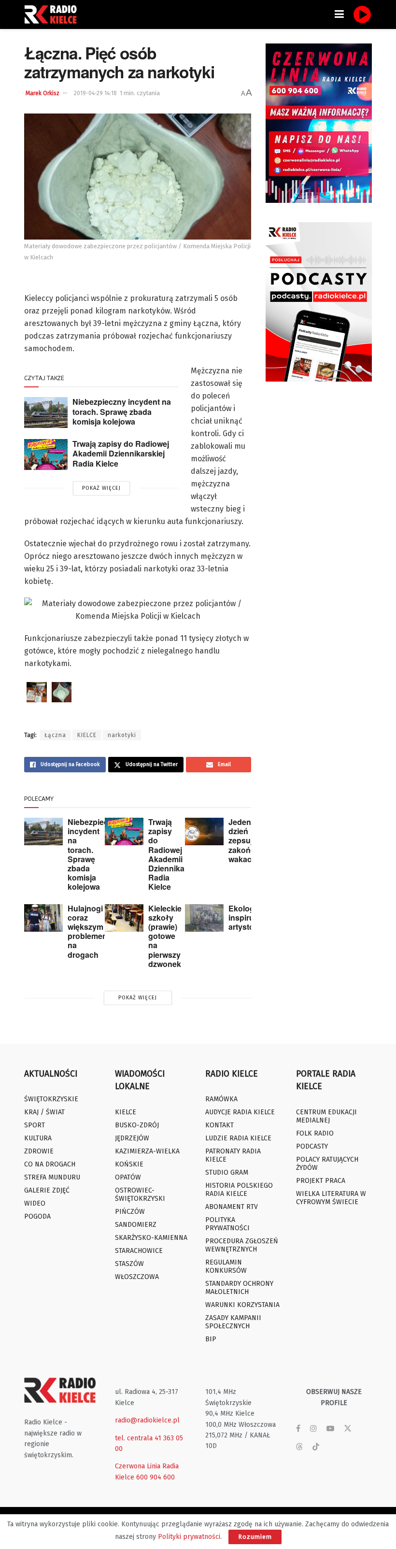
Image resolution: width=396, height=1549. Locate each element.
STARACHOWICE (139, 1251)
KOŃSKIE (129, 1164)
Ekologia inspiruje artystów (244, 917)
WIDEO (34, 1203)
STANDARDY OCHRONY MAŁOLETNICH (239, 1287)
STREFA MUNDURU (52, 1177)
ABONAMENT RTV (231, 1207)
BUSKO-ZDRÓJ (137, 1125)
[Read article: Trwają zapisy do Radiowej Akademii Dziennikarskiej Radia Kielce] (46, 454)
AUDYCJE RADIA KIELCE (240, 1112)
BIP (210, 1339)
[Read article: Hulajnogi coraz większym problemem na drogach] (43, 918)
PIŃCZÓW (130, 1212)
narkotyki (122, 735)
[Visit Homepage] (53, 14)
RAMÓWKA (221, 1099)
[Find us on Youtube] (330, 1429)
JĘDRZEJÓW (132, 1138)
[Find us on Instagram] (313, 1429)
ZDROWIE (39, 1151)
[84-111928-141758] (37, 692)
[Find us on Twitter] (348, 1429)
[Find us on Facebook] (298, 1429)
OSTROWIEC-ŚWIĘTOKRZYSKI (140, 1194)
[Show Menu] (339, 14)
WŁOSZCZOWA (137, 1277)
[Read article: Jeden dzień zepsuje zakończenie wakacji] (204, 831)
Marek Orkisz (42, 93)
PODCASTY (312, 1146)
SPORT (34, 1125)
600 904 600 (155, 1477)
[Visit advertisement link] (319, 123)
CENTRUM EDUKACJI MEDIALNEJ (326, 1116)
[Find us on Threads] (299, 1447)
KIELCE (87, 735)
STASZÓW (129, 1264)
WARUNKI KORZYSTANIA (242, 1305)
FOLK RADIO (315, 1133)
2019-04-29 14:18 (95, 93)
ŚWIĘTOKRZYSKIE (51, 1099)
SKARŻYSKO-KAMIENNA (151, 1238)
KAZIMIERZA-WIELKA (147, 1151)
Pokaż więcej (101, 488)
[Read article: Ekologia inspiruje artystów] (204, 918)
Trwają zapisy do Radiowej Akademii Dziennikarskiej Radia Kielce (120, 453)
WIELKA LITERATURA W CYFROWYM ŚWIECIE (331, 1198)
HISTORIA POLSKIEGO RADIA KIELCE (239, 1189)
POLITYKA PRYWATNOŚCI (227, 1224)
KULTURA (38, 1138)
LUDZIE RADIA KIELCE (238, 1138)
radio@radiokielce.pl (147, 1420)
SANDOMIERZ (135, 1225)
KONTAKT (219, 1125)
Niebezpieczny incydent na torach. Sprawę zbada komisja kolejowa (121, 411)
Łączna (55, 735)
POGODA (37, 1216)
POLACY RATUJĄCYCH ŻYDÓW (327, 1163)
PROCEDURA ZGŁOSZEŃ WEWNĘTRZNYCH (241, 1245)
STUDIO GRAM (226, 1172)
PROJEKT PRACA (320, 1181)
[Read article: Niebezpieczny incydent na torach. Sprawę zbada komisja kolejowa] (46, 412)
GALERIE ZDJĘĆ (47, 1190)
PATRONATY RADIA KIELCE (233, 1155)
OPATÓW (128, 1177)
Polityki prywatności (189, 1537)
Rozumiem (255, 1536)
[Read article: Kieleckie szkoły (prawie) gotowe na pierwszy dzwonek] (124, 918)
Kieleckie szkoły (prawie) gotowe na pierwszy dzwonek (165, 936)
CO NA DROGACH (49, 1164)
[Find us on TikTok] (315, 1447)
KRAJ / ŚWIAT (44, 1112)
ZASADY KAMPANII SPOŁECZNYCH (233, 1322)
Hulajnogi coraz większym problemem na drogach (88, 931)
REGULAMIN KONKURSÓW (226, 1266)
